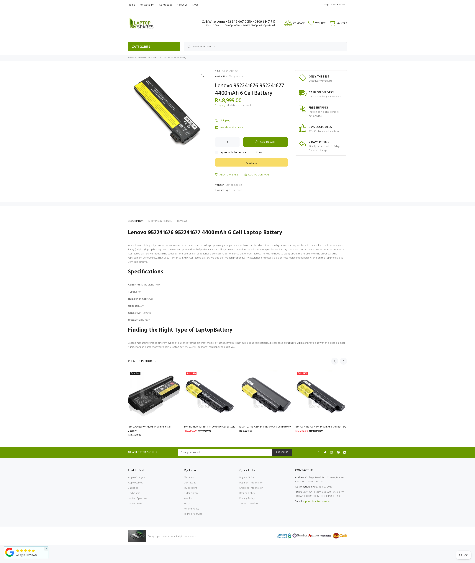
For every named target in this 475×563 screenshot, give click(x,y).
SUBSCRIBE (282, 452)
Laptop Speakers (137, 498)
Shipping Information (251, 488)
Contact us (190, 483)
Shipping (220, 105)
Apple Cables (135, 483)
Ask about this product (233, 127)
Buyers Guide (295, 343)
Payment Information (251, 483)
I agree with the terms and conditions (241, 153)
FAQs (187, 503)
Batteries (237, 190)
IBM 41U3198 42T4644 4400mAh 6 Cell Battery (209, 427)
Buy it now (251, 163)
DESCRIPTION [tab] (136, 221)
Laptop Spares (233, 185)
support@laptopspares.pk (317, 501)
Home (131, 58)
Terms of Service (193, 514)
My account (190, 488)
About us (189, 477)
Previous (334, 361)
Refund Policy (191, 509)
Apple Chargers (136, 477)
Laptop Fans (135, 503)
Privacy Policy (247, 498)
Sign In (328, 5)
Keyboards (134, 493)
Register (341, 5)
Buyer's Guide (247, 477)
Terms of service (248, 503)
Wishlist (188, 498)
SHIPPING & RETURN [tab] (160, 221)
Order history (191, 493)
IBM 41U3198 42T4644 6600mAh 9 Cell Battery (265, 427)
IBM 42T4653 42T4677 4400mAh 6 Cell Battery (320, 427)
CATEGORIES (141, 47)
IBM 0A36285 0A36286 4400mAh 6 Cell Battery (149, 429)
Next (343, 361)
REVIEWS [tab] (182, 221)
